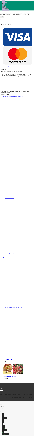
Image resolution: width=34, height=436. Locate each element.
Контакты (3, 4)
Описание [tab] (4, 67)
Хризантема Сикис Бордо (9, 198)
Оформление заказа (5, 8)
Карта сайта (3, 6)
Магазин (3, 415)
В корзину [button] (5, 362)
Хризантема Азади (8, 359)
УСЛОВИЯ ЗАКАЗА (4, 2)
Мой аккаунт (3, 7)
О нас (2, 5)
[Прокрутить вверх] (1, 408)
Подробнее (5, 255)
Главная (3, 413)
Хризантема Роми (21, 66)
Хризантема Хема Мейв (9, 253)
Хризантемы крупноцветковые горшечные (7, 22)
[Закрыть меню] (0, 411)
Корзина (3, 432)
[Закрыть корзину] (1, 404)
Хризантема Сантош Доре (10, 376)
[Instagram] (2, 390)
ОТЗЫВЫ (3, 3)
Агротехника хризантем (5, 434)
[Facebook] (0, 390)
